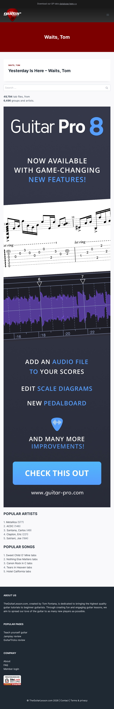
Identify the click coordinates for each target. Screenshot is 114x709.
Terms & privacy (79, 700)
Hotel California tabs (19, 571)
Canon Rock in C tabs (19, 563)
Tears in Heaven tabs (19, 567)
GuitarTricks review (14, 640)
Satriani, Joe (14, 538)
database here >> (68, 3)
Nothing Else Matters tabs (22, 559)
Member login (11, 668)
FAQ (6, 665)
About (7, 661)
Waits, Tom (14, 65)
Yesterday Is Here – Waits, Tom (39, 70)
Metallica (11, 522)
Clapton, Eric (14, 534)
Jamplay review (12, 636)
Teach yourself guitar (15, 632)
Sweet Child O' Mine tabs (21, 555)
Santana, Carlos (16, 530)
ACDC (10, 526)
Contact (64, 700)
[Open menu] (107, 15)
